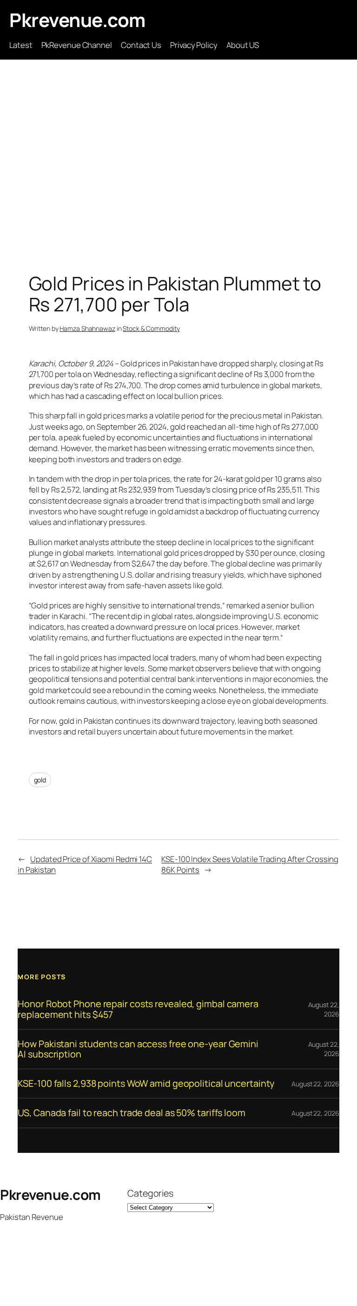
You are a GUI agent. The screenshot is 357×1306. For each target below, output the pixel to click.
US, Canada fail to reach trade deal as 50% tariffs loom (131, 1113)
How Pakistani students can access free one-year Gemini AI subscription (138, 1049)
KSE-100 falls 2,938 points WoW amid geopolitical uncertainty (146, 1083)
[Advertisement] (178, 157)
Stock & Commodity (151, 328)
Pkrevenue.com (77, 20)
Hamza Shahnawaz (87, 328)
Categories (150, 1193)
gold (40, 779)
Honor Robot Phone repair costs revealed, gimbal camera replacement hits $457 (138, 1009)
